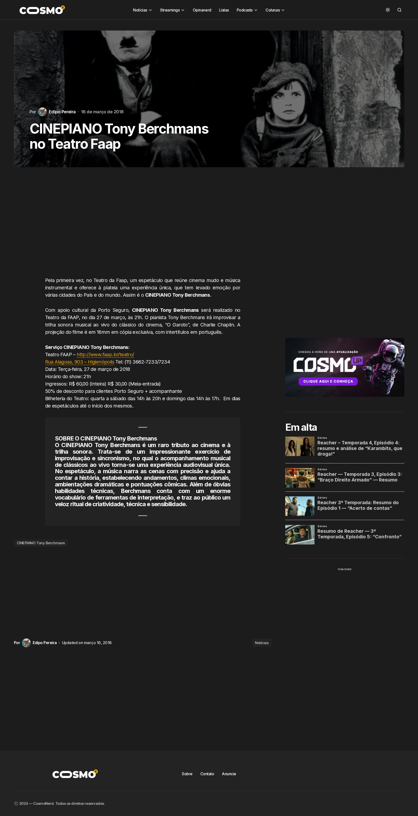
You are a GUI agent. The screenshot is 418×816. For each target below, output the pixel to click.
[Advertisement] (143, 227)
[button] (388, 10)
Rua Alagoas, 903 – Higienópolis (79, 362)
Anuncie (229, 773)
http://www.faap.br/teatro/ (105, 354)
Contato (207, 773)
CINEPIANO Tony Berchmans (41, 543)
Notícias (261, 642)
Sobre (187, 773)
